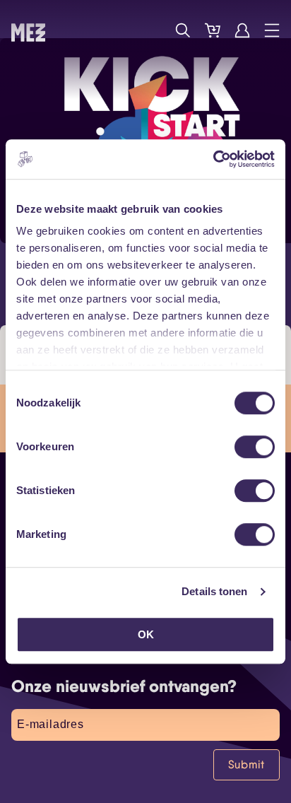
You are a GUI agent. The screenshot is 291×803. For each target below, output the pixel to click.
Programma (153, 30)
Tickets (212, 30)
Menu (272, 30)
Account (242, 30)
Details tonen (214, 591)
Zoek (183, 30)
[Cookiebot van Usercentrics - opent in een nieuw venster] (213, 159)
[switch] (254, 446)
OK (146, 634)
